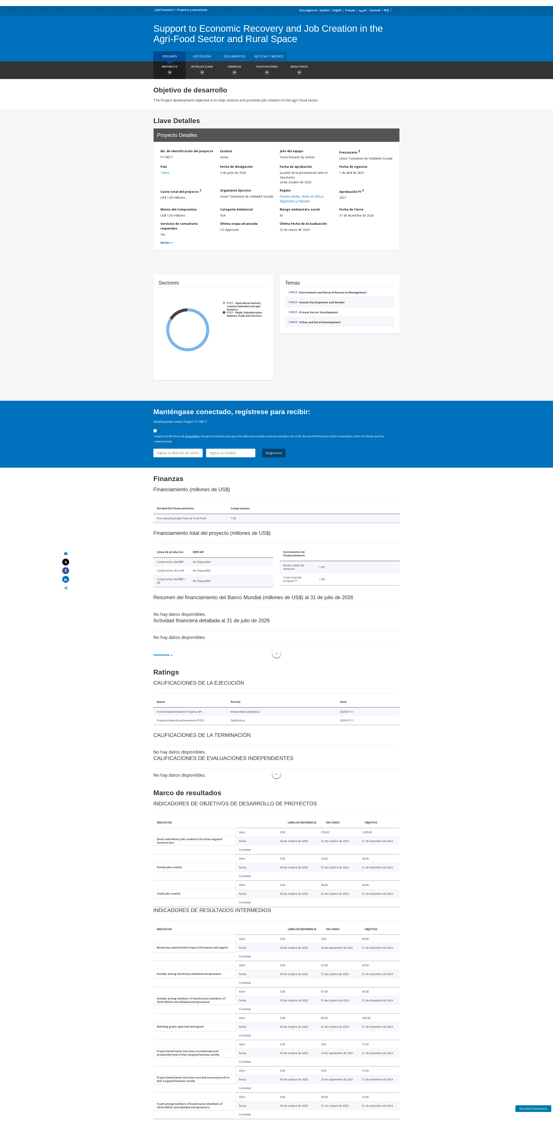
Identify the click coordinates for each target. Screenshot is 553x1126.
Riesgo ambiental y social (300, 209)
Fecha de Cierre (351, 209)
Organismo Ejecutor (235, 190)
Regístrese (274, 453)
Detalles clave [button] (202, 66)
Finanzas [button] (234, 66)
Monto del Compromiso (178, 209)
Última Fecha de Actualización (303, 224)
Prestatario (349, 151)
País (163, 167)
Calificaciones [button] (267, 66)
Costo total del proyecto (180, 191)
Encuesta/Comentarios (533, 1108)
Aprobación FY (351, 191)
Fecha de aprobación (296, 167)
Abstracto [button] (170, 66)
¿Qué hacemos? (164, 10)
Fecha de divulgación (236, 167)
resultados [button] (299, 66)
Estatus (226, 151)
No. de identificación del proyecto (186, 151)
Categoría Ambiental (236, 209)
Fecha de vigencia (353, 167)
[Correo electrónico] (65, 553)
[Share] (65, 570)
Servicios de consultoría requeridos (179, 226)
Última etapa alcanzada (238, 224)
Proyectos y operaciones (192, 10)
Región (285, 190)
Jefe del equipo (291, 151)
